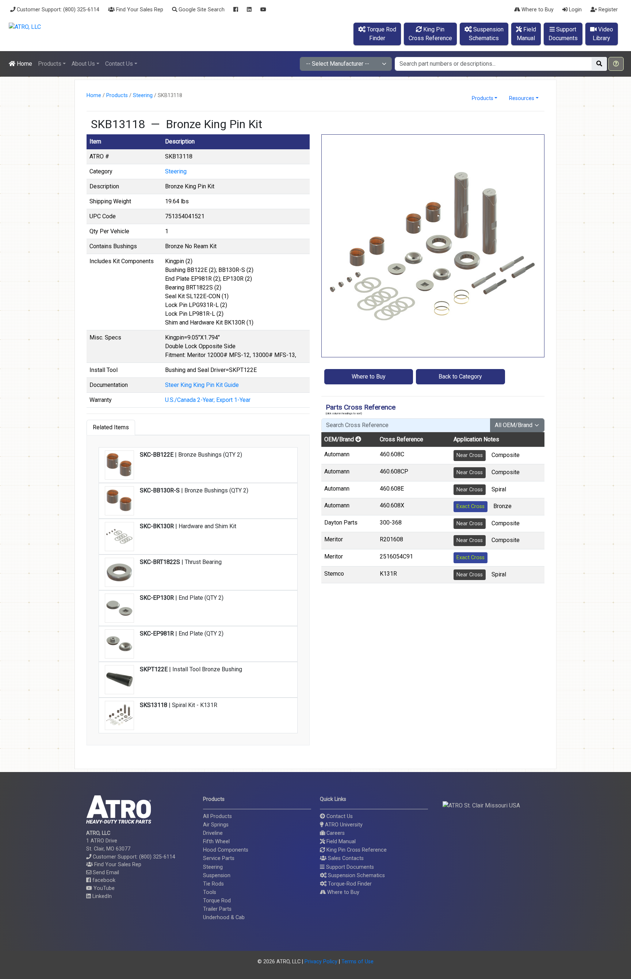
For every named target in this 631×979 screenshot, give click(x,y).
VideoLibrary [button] (603, 34)
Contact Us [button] (119, 63)
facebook (103, 880)
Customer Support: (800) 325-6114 (57, 10)
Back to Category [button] (460, 376)
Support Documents (349, 867)
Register (607, 10)
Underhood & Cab (224, 917)
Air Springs (216, 825)
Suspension (216, 875)
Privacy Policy (321, 962)
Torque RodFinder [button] (381, 34)
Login (574, 10)
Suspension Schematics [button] (355, 875)
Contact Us (339, 816)
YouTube (103, 888)
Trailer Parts (217, 909)
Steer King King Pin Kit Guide (202, 384)
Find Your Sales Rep (139, 10)
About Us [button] (83, 63)
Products (117, 95)
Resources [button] (521, 98)
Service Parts (218, 858)
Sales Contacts (345, 858)
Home (23, 63)
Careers (335, 833)
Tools (209, 892)
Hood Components (225, 850)
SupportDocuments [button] (563, 34)
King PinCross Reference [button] (430, 34)
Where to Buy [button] (369, 376)
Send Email (105, 872)
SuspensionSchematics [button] (486, 34)
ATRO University (343, 825)
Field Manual (340, 841)
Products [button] (49, 63)
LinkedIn (101, 896)
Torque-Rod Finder (349, 884)
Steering (143, 95)
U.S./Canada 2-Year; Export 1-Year (208, 399)
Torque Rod (217, 901)
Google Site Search (201, 10)
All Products (217, 816)
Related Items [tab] (111, 427)
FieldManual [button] (526, 34)
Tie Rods (213, 884)
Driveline (213, 833)
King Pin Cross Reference (356, 850)
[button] (616, 64)
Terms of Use (357, 962)
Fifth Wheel (216, 841)
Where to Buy (537, 10)
